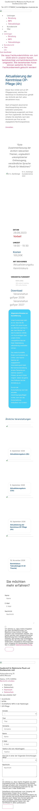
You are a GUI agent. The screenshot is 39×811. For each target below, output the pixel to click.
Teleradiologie (14, 24)
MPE (10, 21)
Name (7, 595)
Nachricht (8, 611)
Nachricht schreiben (7, 681)
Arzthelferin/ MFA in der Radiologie (14, 704)
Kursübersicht (12, 26)
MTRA (3, 701)
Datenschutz (9, 687)
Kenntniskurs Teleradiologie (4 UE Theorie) (18, 566)
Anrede (5, 711)
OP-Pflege (5, 706)
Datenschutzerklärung (24, 645)
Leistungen (11, 15)
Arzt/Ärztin (5, 699)
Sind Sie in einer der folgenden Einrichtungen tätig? (19, 756)
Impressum (8, 685)
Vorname (5, 726)
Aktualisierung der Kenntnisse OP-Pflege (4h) (18, 527)
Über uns (7, 30)
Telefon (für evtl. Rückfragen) (13, 749)
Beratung (12, 18)
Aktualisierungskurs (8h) (19, 454)
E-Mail (7, 603)
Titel (4, 718)
